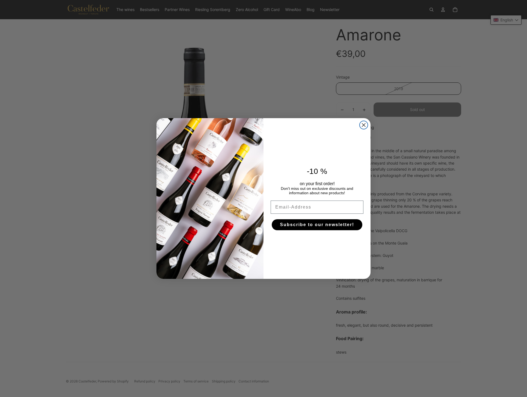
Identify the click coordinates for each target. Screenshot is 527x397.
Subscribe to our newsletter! (317, 224)
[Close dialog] (364, 125)
